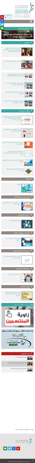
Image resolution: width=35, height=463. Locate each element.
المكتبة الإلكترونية (24, 215)
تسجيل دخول (19, 305)
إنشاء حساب (27, 305)
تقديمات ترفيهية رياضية (22, 233)
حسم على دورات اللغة (22, 197)
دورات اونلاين (25, 286)
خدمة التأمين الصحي (23, 268)
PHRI (28, 179)
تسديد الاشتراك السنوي (21, 250)
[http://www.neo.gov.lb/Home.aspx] (17, 339)
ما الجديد (27, 42)
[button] (3, 34)
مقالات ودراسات (24, 111)
